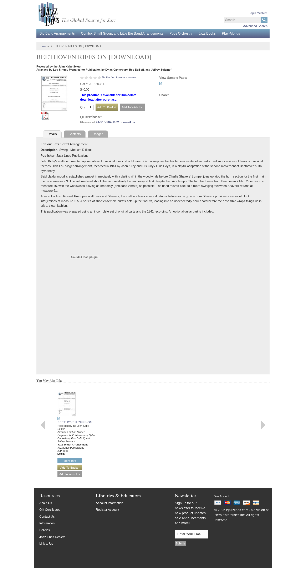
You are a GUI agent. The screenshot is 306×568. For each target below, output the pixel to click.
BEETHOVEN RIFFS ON (74, 422)
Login (252, 13)
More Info (69, 460)
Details (52, 134)
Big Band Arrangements (57, 33)
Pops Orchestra (180, 33)
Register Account (107, 509)
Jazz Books (207, 33)
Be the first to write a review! (119, 77)
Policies (44, 530)
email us (129, 122)
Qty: (83, 107)
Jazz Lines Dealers (52, 537)
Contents (74, 134)
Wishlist (262, 13)
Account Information (109, 503)
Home (42, 46)
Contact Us (47, 516)
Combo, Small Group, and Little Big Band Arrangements (122, 33)
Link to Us (46, 543)
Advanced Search (255, 26)
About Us (45, 503)
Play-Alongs (231, 33)
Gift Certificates (49, 509)
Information (47, 523)
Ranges (98, 134)
